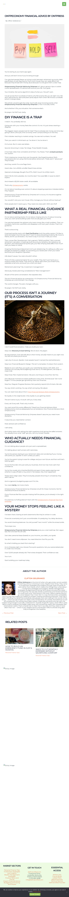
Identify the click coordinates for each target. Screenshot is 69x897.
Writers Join (57, 875)
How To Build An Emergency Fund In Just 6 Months (18, 648)
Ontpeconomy (18, 185)
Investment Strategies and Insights (12, 872)
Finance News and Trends (12, 878)
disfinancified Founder (57, 882)
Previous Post (8, 613)
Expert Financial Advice (12, 881)
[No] (67, 892)
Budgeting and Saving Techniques (12, 883)
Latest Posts (57, 878)
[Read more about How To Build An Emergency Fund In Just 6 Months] (19, 636)
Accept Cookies (35, 894)
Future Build (57, 876)
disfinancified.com (34, 872)
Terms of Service (57, 881)
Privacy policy (37, 891)
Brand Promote (57, 879)
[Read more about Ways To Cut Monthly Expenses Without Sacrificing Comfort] (50, 637)
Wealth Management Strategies (12, 875)
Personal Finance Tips (12, 652)
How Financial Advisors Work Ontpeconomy (43, 392)
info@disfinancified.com (34, 880)
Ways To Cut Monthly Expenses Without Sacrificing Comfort (47, 651)
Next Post (62, 613)
